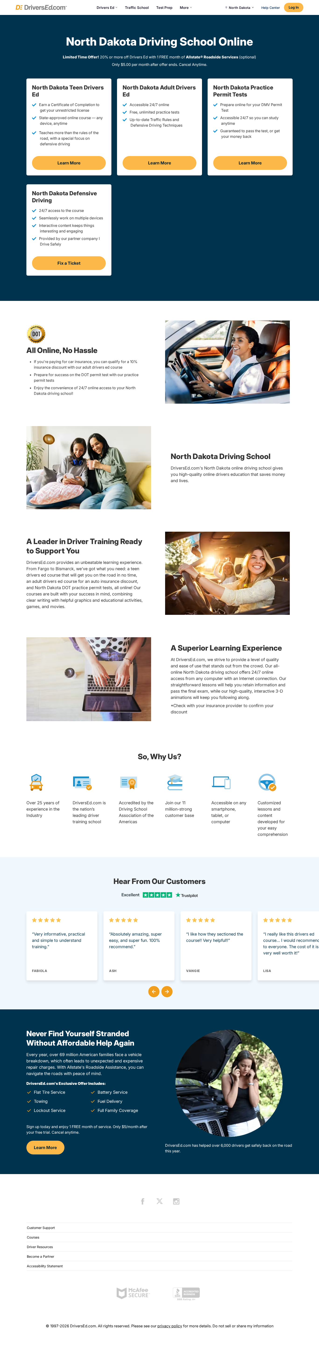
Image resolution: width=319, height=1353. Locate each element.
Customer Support (41, 1228)
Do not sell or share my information (243, 1326)
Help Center (270, 8)
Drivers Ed (105, 7)
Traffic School (137, 7)
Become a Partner (40, 1256)
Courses (33, 1237)
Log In (294, 7)
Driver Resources (40, 1247)
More (184, 7)
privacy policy (169, 1326)
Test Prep (164, 7)
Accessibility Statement (45, 1266)
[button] (153, 990)
